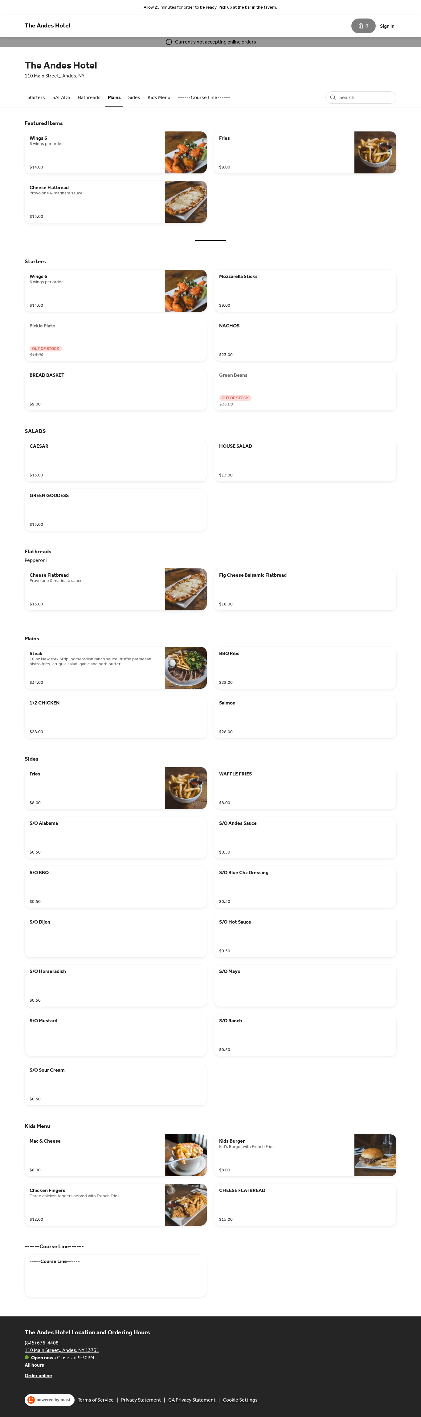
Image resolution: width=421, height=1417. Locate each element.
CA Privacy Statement (191, 1400)
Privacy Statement (141, 1400)
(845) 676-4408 (42, 1343)
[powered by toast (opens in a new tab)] (49, 1400)
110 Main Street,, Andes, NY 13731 (62, 1350)
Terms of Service (96, 1400)
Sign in (387, 26)
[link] (36, 97)
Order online (38, 1375)
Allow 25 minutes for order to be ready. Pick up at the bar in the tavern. (210, 7)
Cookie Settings (240, 1400)
